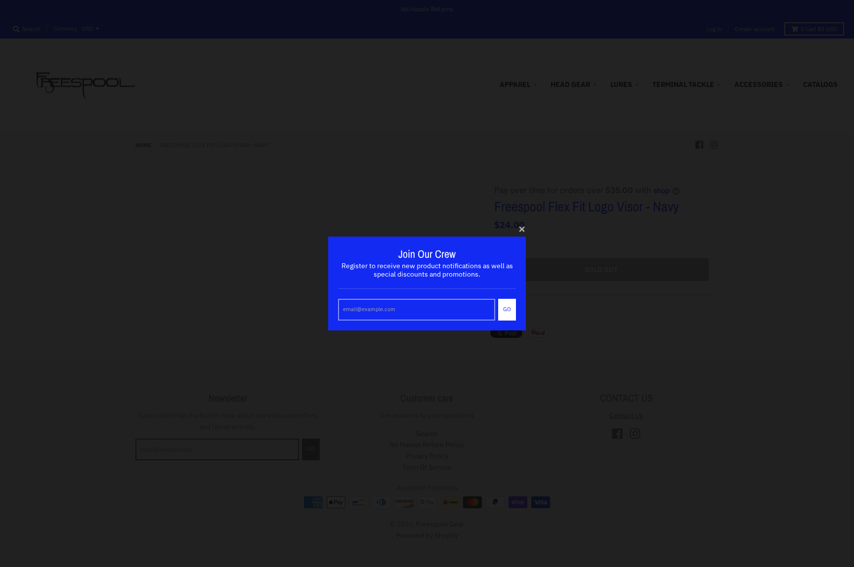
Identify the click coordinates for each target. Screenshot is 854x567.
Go (507, 309)
